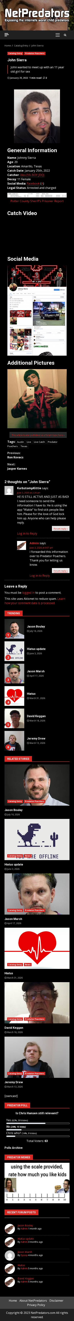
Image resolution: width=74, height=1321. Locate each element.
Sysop (24, 1255)
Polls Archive (13, 1148)
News (27, 856)
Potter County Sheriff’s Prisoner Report (37, 201)
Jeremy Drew (14, 741)
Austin (20, 441)
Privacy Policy (36, 1305)
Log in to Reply (27, 533)
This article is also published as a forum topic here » (38, 435)
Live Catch (39, 441)
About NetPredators (33, 1301)
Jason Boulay (14, 629)
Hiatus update (14, 651)
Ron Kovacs (15, 455)
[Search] (65, 35)
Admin (34, 543)
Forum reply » (61, 528)
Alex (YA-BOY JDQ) (32, 175)
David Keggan (14, 718)
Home (13, 1301)
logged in (28, 593)
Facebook (33, 183)
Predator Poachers (34, 53)
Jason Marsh (14, 673)
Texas (24, 446)
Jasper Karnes (17, 466)
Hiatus (14, 696)
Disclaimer (56, 1301)
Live (29, 441)
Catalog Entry (15, 53)
